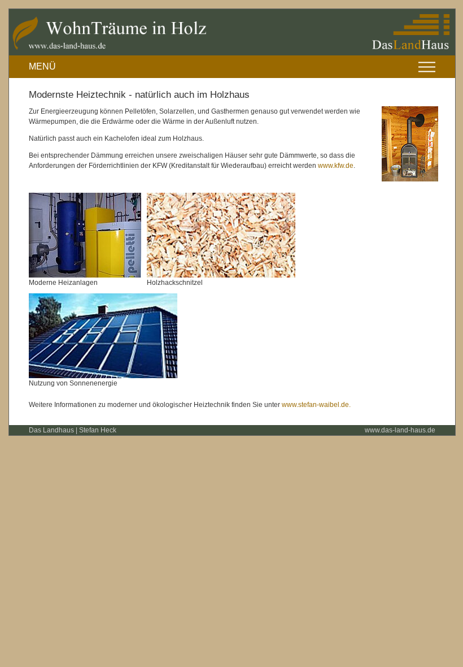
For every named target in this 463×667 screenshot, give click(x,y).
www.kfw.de (335, 166)
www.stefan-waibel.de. (316, 405)
